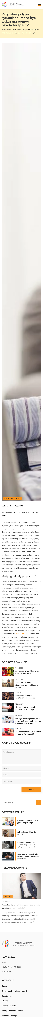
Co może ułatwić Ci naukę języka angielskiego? (27, 821)
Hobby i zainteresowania (12, 1010)
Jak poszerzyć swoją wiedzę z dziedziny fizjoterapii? (28, 733)
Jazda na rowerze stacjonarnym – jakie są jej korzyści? (27, 685)
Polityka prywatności (11, 967)
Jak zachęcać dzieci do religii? (26, 833)
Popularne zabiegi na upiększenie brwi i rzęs (25, 696)
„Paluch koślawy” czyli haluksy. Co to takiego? (25, 708)
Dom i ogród (7, 996)
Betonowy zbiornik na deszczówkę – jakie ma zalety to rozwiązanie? (26, 844)
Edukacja (5, 1001)
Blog (4, 963)
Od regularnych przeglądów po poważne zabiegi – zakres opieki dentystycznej (28, 721)
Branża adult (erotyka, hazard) (14, 991)
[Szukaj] (38, 802)
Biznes (4, 986)
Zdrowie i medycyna (12, 498)
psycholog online (22, 634)
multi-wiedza (7, 506)
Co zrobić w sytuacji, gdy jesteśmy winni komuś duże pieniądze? (28, 856)
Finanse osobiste (9, 1006)
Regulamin (6, 971)
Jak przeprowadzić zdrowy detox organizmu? (27, 672)
